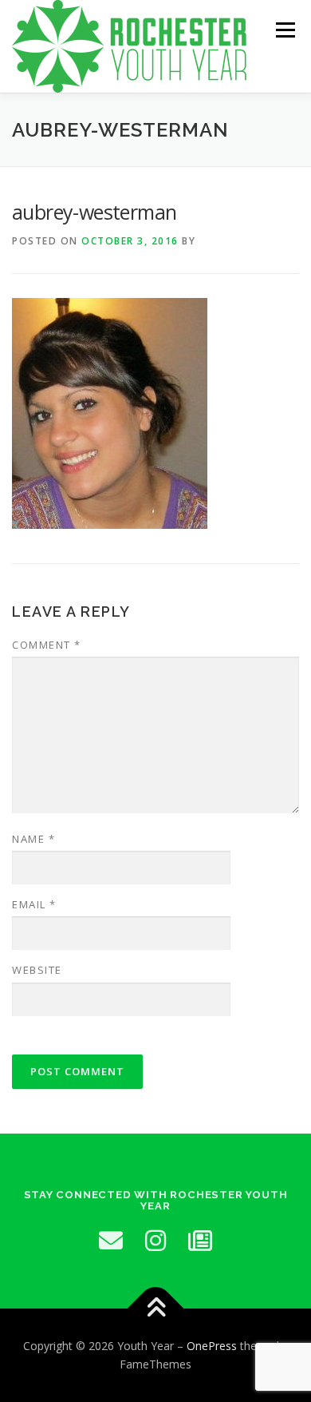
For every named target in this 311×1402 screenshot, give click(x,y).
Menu (284, 30)
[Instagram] (155, 1241)
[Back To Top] (156, 1308)
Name (33, 839)
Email (34, 904)
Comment (46, 644)
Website (37, 970)
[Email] (111, 1241)
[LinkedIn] (200, 1241)
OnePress (212, 1345)
